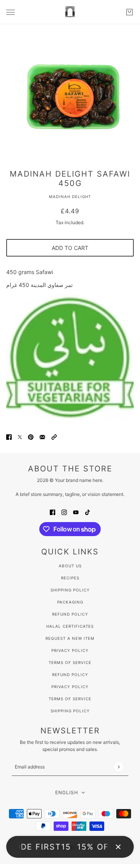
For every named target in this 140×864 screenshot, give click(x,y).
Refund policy (70, 674)
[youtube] (76, 512)
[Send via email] (42, 436)
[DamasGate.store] (70, 12)
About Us (70, 565)
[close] (118, 847)
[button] (54, 436)
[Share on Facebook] (9, 436)
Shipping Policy (70, 590)
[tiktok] (87, 512)
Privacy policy (70, 686)
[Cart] (129, 12)
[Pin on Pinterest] (31, 436)
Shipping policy (70, 710)
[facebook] (52, 512)
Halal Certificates (70, 626)
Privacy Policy (70, 650)
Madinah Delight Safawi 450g (70, 178)
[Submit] (118, 766)
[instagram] (64, 512)
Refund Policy (70, 614)
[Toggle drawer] (10, 12)
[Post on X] (20, 436)
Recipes (70, 577)
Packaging (70, 602)
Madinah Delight (70, 196)
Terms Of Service (70, 662)
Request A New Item (70, 638)
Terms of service (70, 698)
